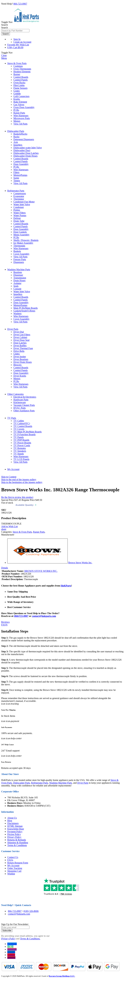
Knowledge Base (15, 829)
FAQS (4, 624)
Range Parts (39, 532)
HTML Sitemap (15, 826)
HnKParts (66, 585)
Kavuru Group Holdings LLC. (62, 976)
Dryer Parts (12, 329)
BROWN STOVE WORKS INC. (40, 571)
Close (4, 55)
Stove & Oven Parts (17, 63)
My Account (13, 469)
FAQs (10, 860)
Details (4, 567)
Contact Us (12, 857)
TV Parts (11, 418)
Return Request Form (17, 862)
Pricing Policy (14, 834)
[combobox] (15, 30)
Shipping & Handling (17, 842)
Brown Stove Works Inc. (80, 562)
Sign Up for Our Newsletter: (15, 924)
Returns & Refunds (16, 840)
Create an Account (22, 42)
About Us (12, 818)
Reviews (5, 622)
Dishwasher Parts (15, 131)
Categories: (7, 532)
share (3, 529)
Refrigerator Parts (15, 190)
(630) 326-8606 (31, 911)
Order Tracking (14, 868)
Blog (9, 820)
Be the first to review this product (17, 497)
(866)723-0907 (21, 616)
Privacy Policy (14, 837)
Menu (4, 58)
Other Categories (15, 394)
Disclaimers (13, 823)
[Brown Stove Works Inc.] (37, 562)
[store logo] (26, 22)
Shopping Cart (14, 871)
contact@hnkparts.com (44, 616)
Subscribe (6, 930)
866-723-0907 (20, 3)
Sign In (16, 39)
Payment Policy (14, 831)
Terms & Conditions (17, 845)
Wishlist (11, 873)
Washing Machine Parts (18, 269)
